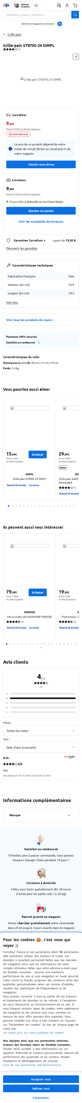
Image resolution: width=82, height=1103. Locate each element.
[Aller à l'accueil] (6, 5)
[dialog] (41, 1017)
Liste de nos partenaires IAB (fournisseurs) (32, 1065)
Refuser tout (41, 1088)
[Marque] (69, 815)
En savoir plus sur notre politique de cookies (34, 1032)
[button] (36, 5)
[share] (76, 57)
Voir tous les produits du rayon (29, 320)
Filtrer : (7, 722)
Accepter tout (41, 1079)
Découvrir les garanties (21, 248)
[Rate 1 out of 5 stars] (4, 49)
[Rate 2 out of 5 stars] (7, 49)
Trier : (6, 739)
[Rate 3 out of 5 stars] (10, 49)
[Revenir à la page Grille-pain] (4, 34)
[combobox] (41, 14)
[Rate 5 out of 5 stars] (15, 49)
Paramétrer (41, 1098)
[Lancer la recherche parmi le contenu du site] (75, 14)
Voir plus (12, 302)
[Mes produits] (59, 5)
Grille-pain (14, 34)
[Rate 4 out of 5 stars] (13, 49)
